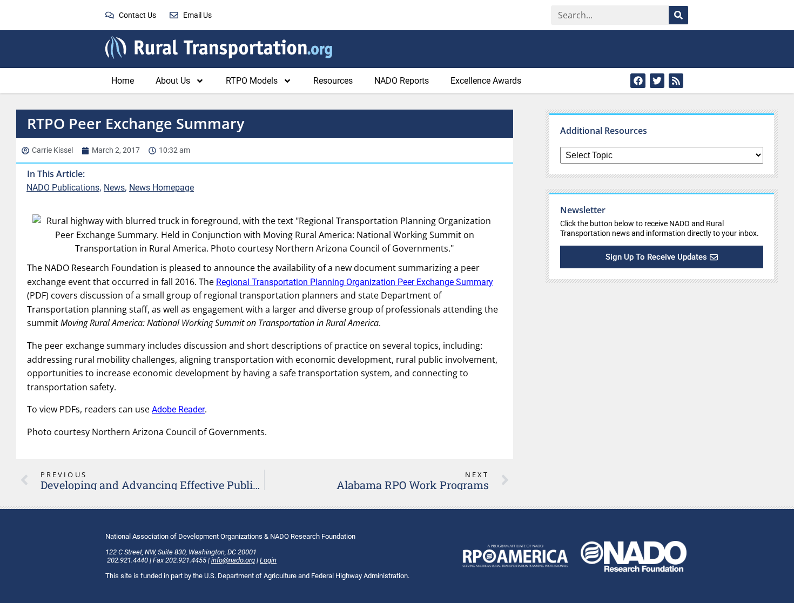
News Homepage (161, 187)
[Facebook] (637, 80)
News (114, 187)
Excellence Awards (485, 81)
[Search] (678, 15)
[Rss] (676, 80)
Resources (333, 81)
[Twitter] (657, 80)
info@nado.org (233, 560)
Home (122, 81)
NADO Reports (401, 81)
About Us (173, 81)
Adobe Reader (178, 409)
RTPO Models (252, 81)
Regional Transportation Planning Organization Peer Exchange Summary (354, 282)
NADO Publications (62, 187)
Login (268, 560)
